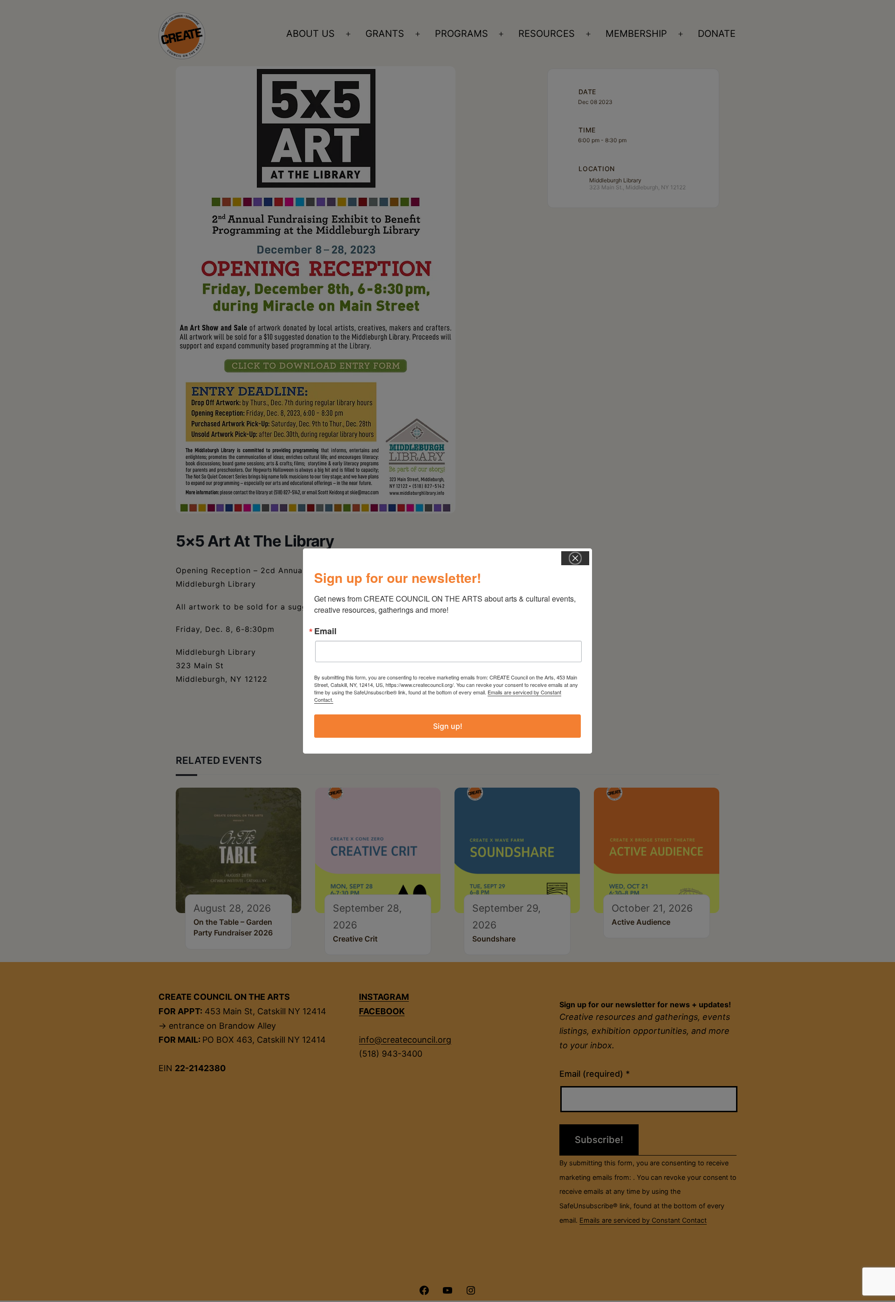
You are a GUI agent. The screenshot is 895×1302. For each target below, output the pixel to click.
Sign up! (447, 726)
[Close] (575, 558)
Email (325, 631)
